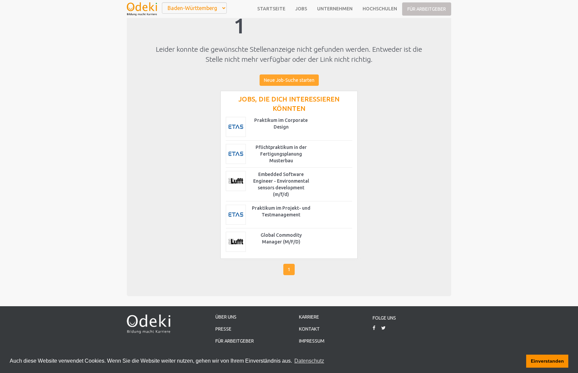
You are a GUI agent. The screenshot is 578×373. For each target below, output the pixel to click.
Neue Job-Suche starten (289, 80)
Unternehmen (335, 8)
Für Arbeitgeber (426, 9)
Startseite (271, 8)
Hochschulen (380, 8)
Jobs (301, 8)
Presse (223, 329)
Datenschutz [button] (309, 361)
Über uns (225, 317)
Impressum (311, 341)
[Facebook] (376, 328)
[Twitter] (386, 328)
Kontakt (309, 329)
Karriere (309, 317)
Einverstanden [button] (547, 361)
